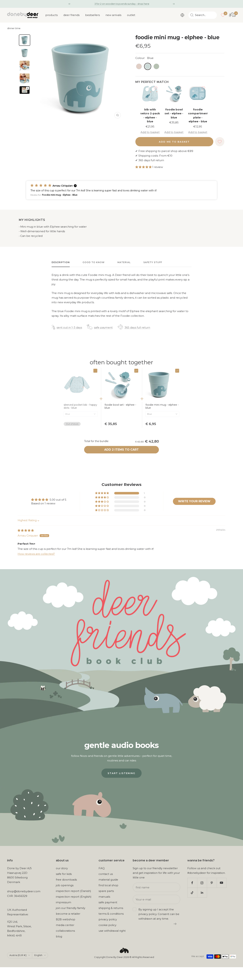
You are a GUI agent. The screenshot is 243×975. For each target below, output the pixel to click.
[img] (26, 530)
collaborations (65, 930)
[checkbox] (95, 371)
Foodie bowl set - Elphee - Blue (174, 113)
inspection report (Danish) (73, 891)
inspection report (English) (73, 896)
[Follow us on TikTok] (192, 892)
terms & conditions (111, 913)
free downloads (66, 879)
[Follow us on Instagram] (202, 883)
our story (62, 868)
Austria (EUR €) (18, 955)
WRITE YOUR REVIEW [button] (194, 501)
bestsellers (92, 15)
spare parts (106, 891)
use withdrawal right (112, 930)
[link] (121, 406)
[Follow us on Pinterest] (212, 883)
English (38, 955)
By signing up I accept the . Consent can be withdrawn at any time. (158, 914)
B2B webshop (65, 919)
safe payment (103, 327)
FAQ (102, 868)
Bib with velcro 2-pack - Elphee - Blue (150, 115)
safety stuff (152, 262)
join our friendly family (70, 908)
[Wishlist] (223, 15)
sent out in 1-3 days (69, 327)
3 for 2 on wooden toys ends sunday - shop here (121, 3)
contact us (106, 874)
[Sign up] (175, 924)
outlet (131, 15)
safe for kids (64, 874)
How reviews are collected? (36, 553)
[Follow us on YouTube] (221, 883)
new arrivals (113, 15)
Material (124, 262)
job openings (64, 885)
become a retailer (68, 913)
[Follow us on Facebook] (192, 883)
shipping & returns (111, 908)
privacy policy (108, 919)
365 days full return (137, 327)
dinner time (13, 28)
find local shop (108, 885)
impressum (63, 902)
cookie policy (107, 925)
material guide (108, 879)
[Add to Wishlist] (155, 88)
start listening (121, 773)
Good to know (94, 262)
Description (61, 262)
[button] (143, 167)
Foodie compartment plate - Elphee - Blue (198, 115)
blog (59, 936)
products (51, 15)
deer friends (71, 15)
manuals (104, 896)
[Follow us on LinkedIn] (202, 892)
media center (65, 925)
